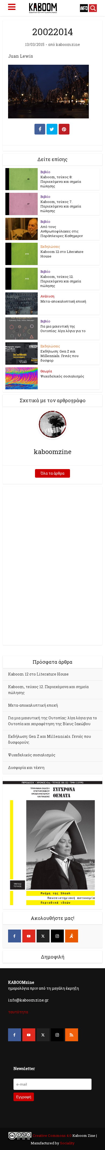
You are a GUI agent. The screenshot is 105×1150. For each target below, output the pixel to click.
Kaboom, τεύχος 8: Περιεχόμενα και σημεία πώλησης (60, 181)
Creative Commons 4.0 (52, 1135)
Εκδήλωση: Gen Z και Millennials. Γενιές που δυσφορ (59, 356)
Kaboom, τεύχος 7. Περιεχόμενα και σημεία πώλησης (60, 206)
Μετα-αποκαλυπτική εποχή (63, 301)
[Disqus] (52, 565)
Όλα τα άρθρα (52, 473)
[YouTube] (28, 936)
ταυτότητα (18, 1011)
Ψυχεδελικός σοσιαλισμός (62, 376)
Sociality (67, 1143)
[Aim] (71, 936)
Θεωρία (46, 371)
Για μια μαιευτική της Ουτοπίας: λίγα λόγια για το (63, 328)
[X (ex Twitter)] (43, 936)
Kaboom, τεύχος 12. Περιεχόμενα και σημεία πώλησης (60, 281)
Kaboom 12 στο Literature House (61, 254)
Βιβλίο (45, 172)
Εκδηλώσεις (50, 246)
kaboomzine (68, 44)
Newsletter (24, 1068)
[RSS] (71, 1034)
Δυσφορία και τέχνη (26, 767)
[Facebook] (14, 936)
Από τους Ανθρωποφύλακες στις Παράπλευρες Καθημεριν (61, 231)
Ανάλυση (47, 296)
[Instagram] (57, 936)
